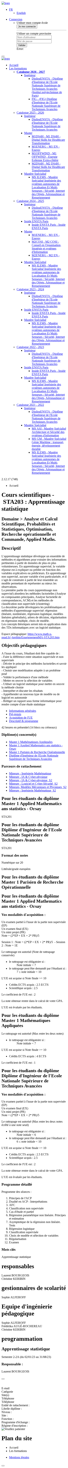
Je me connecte (27, 26)
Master (28, 133)
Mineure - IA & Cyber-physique (28, 776)
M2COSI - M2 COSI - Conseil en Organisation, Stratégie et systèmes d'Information (46, 247)
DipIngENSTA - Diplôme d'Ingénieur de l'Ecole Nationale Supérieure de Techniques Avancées (47, 124)
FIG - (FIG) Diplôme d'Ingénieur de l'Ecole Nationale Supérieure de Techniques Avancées (46, 104)
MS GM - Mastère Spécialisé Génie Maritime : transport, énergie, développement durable (49, 444)
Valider (22, 45)
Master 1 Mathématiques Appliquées (31, 742)
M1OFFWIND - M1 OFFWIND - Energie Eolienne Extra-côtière (45, 157)
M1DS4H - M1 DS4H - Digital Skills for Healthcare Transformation (48, 140)
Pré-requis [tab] (15, 714)
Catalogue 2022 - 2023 (30, 347)
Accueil (13, 65)
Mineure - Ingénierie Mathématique (30, 773)
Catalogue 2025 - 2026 (30, 112)
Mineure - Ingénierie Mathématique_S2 (32, 790)
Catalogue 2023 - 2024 (30, 289)
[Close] (3, 1378)
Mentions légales (19, 1457)
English (21, 13)
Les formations (18, 68)
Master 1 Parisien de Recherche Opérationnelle (37, 752)
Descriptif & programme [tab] (23, 721)
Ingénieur (30, 75)
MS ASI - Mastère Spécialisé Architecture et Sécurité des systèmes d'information (49, 432)
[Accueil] (6, 3)
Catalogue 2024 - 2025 (30, 201)
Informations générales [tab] (22, 710)
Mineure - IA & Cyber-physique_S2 (30, 780)
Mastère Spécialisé (35, 173)
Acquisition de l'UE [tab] (21, 717)
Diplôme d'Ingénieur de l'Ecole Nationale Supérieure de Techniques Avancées (33, 757)
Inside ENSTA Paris (36, 221)
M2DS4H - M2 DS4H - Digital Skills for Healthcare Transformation (48, 167)
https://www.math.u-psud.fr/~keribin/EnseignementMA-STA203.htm (31, 635)
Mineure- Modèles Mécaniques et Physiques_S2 (37, 787)
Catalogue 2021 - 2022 (30, 404)
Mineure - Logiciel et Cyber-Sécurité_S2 (33, 783)
